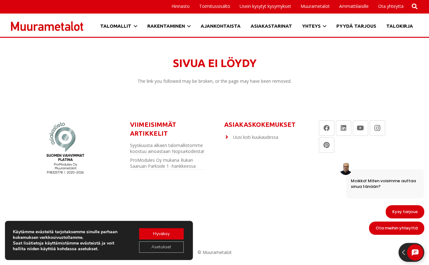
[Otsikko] (47, 26)
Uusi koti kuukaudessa (255, 137)
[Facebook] (326, 128)
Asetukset (161, 247)
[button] (371, 6)
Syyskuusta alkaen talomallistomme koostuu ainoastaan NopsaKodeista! (167, 148)
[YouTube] (360, 128)
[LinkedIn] (343, 128)
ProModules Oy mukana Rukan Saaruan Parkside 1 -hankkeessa (163, 163)
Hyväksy (161, 234)
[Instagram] (377, 128)
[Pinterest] (326, 145)
